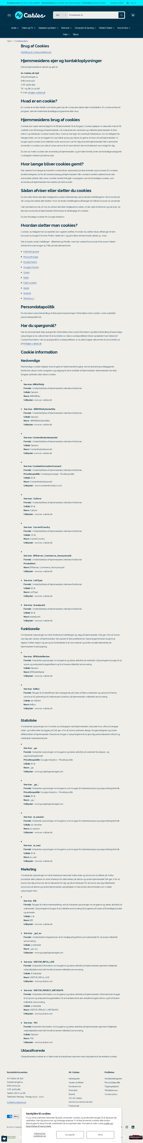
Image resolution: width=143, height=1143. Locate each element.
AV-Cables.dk (17, 1127)
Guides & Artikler (116, 3)
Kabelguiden (74, 1078)
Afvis (100, 1134)
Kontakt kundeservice (16, 1102)
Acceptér (70, 1134)
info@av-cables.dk (36, 92)
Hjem (9, 41)
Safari (25, 277)
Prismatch (73, 1090)
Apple (26, 288)
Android (27, 293)
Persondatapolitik (112, 1082)
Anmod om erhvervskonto (81, 1102)
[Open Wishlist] (4, 1139)
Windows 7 (28, 298)
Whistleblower (111, 1090)
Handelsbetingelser (113, 1078)
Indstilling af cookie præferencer (36, 52)
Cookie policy (21, 41)
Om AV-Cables (75, 1098)
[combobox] (97, 15)
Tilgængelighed (112, 1086)
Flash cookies (29, 282)
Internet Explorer (31, 251)
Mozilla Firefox (30, 262)
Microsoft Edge (30, 257)
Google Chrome (31, 267)
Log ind (133, 3)
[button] (9, 15)
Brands (72, 1094)
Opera (26, 272)
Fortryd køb (74, 1106)
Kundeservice (75, 1086)
